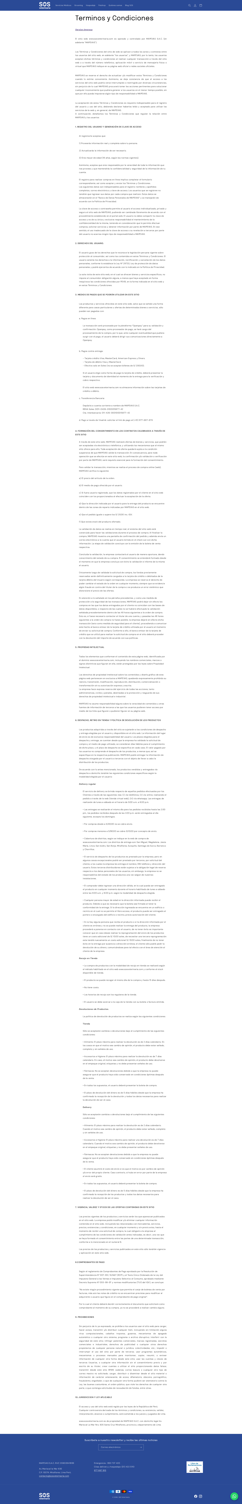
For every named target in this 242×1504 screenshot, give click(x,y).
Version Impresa (84, 29)
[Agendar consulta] (234, 1496)
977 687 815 (100, 1470)
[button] (189, 5)
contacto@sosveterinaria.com (54, 1476)
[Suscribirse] (141, 1447)
